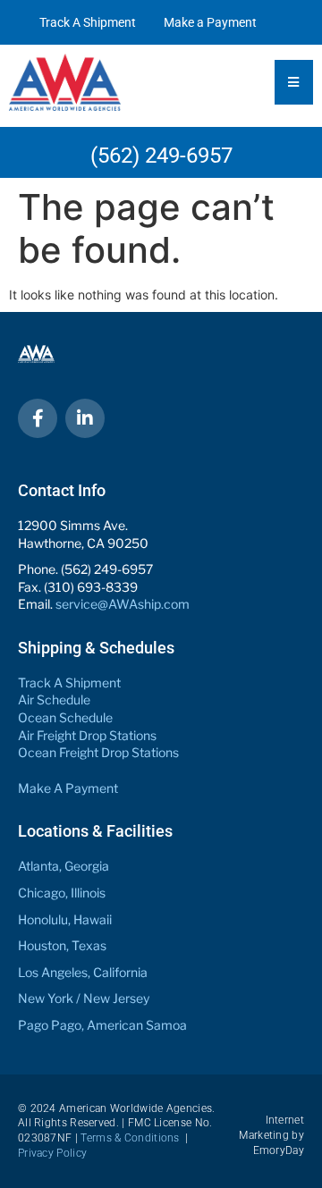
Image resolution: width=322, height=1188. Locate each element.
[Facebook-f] (37, 418)
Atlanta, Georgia (63, 865)
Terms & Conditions (129, 1138)
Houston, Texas (62, 945)
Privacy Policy (52, 1153)
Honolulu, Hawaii (65, 919)
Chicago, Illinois (62, 892)
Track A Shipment (87, 22)
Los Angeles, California (83, 972)
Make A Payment (68, 788)
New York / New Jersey (83, 998)
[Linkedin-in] (85, 418)
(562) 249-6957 (161, 155)
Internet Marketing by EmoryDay (271, 1135)
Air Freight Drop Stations (87, 735)
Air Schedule (54, 699)
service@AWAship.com (122, 603)
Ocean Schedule (65, 717)
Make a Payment (210, 22)
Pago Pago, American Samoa (102, 1024)
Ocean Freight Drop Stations (98, 752)
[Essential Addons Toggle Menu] (294, 82)
